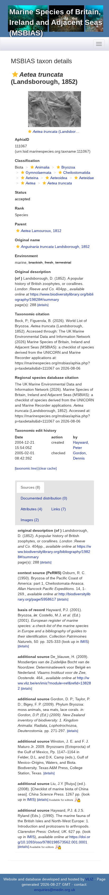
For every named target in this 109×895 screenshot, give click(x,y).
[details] (42, 305)
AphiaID (22, 139)
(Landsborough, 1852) (64, 131)
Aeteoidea (58, 178)
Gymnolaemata (38, 172)
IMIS (84, 641)
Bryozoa (68, 167)
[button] (15, 74)
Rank (19, 208)
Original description (33, 272)
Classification (27, 160)
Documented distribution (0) (44, 498)
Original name (27, 240)
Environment (26, 256)
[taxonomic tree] (26, 468)
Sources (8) (30, 487)
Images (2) (30, 520)
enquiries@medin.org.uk (54, 890)
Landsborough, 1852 (55, 246)
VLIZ (89, 879)
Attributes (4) (31, 509)
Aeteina (32, 178)
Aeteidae (86, 178)
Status (20, 192)
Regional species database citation (47, 377)
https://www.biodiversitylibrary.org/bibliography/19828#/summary (54, 551)
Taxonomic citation (32, 314)
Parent (20, 224)
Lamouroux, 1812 (41, 231)
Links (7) (58, 509)
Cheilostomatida (76, 172)
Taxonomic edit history (35, 430)
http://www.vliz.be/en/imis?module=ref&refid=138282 (54, 683)
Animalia (42, 167)
